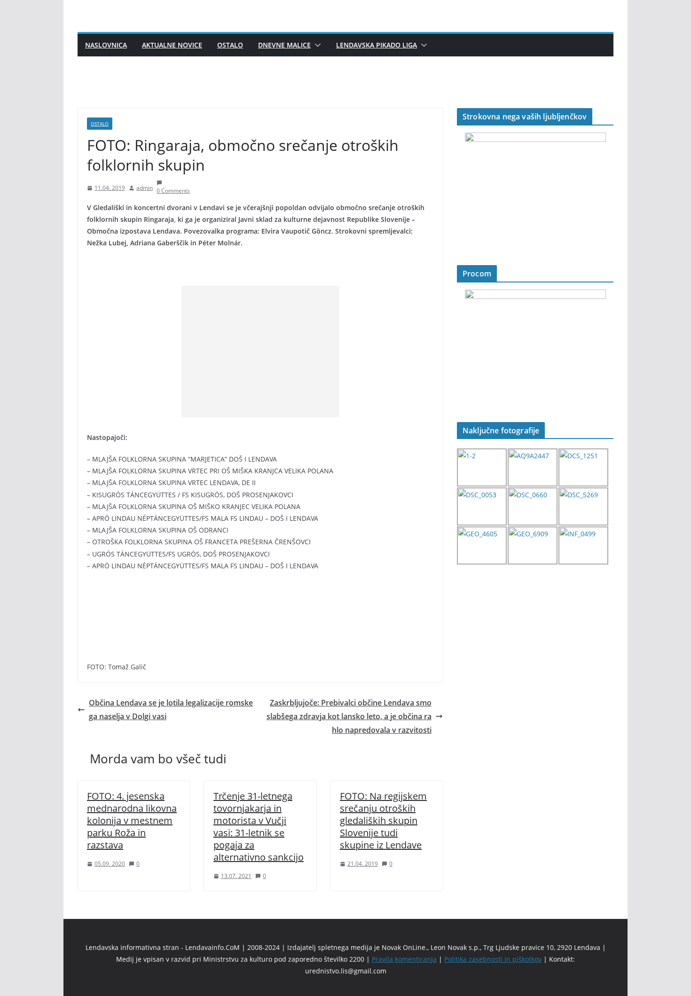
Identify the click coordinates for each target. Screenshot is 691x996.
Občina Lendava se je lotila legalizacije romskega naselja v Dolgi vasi (171, 710)
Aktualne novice (172, 44)
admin (144, 188)
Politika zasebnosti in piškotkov (493, 959)
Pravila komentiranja (404, 959)
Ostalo (230, 44)
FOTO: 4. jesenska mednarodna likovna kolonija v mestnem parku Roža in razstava (132, 820)
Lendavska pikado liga (376, 44)
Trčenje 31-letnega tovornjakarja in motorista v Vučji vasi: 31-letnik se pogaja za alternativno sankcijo (258, 826)
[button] (316, 45)
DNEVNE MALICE (284, 44)
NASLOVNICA (106, 44)
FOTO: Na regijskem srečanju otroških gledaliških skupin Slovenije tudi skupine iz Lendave (383, 820)
